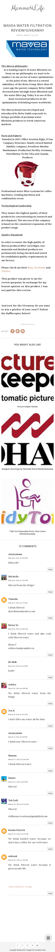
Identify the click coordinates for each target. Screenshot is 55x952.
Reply (50, 569)
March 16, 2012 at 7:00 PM (18, 580)
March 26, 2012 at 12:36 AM (18, 804)
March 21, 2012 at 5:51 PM (17, 737)
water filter (14, 886)
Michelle (13, 576)
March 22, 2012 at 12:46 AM (18, 759)
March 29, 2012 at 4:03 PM (18, 834)
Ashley (12, 684)
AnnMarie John (40, 950)
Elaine (12, 777)
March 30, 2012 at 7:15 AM (18, 860)
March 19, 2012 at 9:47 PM (18, 714)
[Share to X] (17, 331)
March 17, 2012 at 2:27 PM (17, 603)
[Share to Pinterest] (23, 331)
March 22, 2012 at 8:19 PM (18, 782)
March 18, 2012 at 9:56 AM (18, 629)
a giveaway (27, 324)
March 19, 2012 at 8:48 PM (18, 688)
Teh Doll (13, 800)
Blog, (31, 267)
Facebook (39, 267)
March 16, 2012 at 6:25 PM (18, 558)
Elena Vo (13, 625)
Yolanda (13, 599)
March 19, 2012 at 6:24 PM (18, 666)
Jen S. (11, 710)
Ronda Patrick (16, 830)
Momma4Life (27, 8)
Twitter (5, 271)
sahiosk (12, 856)
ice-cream (26, 886)
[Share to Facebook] (12, 331)
